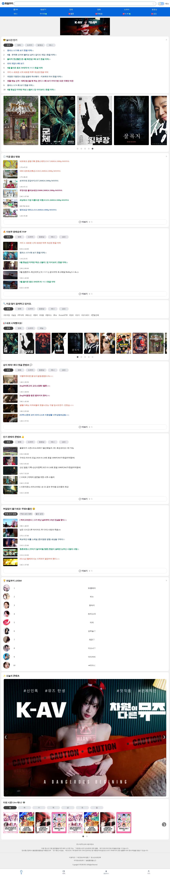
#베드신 (29, 315)
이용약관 (72, 857)
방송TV (43, 9)
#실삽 (14, 315)
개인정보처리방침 (83, 857)
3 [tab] (85, 33)
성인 (155, 14)
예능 (41, 328)
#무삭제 (21, 315)
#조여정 (7, 315)
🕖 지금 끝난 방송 (85, 156)
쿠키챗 (42, 14)
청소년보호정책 (96, 857)
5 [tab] (92, 33)
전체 (71, 9)
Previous (6, 121)
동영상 (154, 9)
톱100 (15, 9)
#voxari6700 (63, 315)
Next (164, 121)
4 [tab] (88, 33)
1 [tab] (77, 33)
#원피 (35, 315)
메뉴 (167, 4)
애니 (15, 14)
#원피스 (49, 315)
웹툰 (72, 14)
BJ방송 (100, 14)
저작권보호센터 (79, 860)
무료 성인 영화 (26, 514)
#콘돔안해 (95, 315)
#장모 (71, 315)
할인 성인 (39, 514)
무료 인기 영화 (10, 514)
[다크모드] (161, 3)
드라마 (126, 9)
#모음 (41, 315)
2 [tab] (81, 33)
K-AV (127, 14)
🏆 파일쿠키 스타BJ (85, 581)
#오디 (77, 315)
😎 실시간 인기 (85, 40)
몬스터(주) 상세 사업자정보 (85, 844)
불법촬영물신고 (91, 860)
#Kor (55, 315)
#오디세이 (85, 315)
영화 (99, 9)
